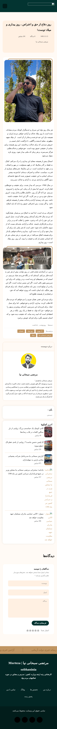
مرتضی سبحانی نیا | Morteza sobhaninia (28, 666)
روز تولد (30, 331)
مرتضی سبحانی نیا (42, 42)
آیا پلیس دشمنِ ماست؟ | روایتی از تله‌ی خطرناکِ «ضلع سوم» (24, 444)
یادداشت (35, 325)
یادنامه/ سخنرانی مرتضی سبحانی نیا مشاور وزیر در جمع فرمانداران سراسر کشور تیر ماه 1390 (24, 472)
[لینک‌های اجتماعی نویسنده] (32, 371)
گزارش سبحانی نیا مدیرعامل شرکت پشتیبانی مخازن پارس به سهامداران (25, 458)
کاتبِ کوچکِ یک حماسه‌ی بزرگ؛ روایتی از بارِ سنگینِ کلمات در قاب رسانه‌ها (26, 430)
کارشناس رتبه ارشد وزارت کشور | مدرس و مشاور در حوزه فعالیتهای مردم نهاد (28, 676)
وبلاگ (23, 690)
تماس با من (10, 690)
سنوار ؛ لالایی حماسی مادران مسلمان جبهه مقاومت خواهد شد (26, 516)
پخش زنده (28, 697)
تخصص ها (34, 690)
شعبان (21, 331)
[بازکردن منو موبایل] (5, 6)
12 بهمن (39, 331)
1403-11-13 (44, 36)
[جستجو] (6, 415)
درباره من (47, 690)
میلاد (33, 335)
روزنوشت (43, 325)
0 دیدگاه (32, 36)
